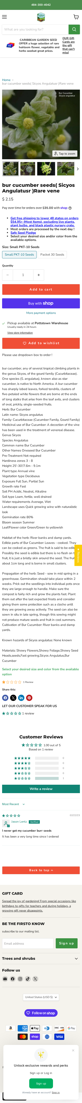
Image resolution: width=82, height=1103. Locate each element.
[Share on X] (13, 698)
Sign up (66, 943)
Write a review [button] (41, 789)
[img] (11, 816)
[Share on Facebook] (5, 698)
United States (39, 997)
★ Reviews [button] (78, 555)
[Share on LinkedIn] (21, 698)
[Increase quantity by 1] (38, 274)
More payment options (41, 313)
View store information (20, 332)
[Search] (74, 29)
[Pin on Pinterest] (29, 698)
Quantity (7, 265)
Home (6, 80)
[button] (11, 169)
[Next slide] (77, 169)
